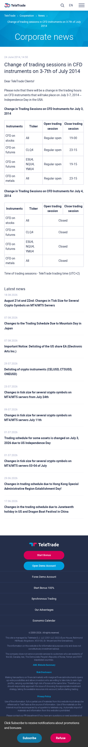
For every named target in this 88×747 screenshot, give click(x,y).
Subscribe (29, 738)
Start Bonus (44, 555)
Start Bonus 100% (44, 587)
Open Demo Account (44, 565)
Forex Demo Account (44, 576)
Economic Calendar (44, 620)
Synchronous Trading (44, 598)
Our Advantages (44, 609)
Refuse (61, 738)
